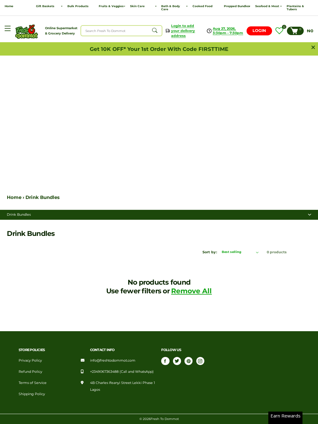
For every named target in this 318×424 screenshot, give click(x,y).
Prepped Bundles (237, 6)
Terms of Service (33, 383)
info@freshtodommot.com (112, 360)
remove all (191, 290)
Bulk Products (78, 6)
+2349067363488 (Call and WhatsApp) (122, 371)
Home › (16, 197)
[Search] (154, 31)
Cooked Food (202, 6)
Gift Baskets (45, 6)
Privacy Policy (30, 360)
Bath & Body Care (170, 8)
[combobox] (121, 30)
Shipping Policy (32, 394)
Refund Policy (30, 371)
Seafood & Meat (267, 6)
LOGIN (259, 30)
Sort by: (209, 252)
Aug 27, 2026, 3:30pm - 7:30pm (228, 30)
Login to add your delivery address (183, 31)
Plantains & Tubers (295, 8)
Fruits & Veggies (111, 6)
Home (9, 6)
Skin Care (137, 6)
